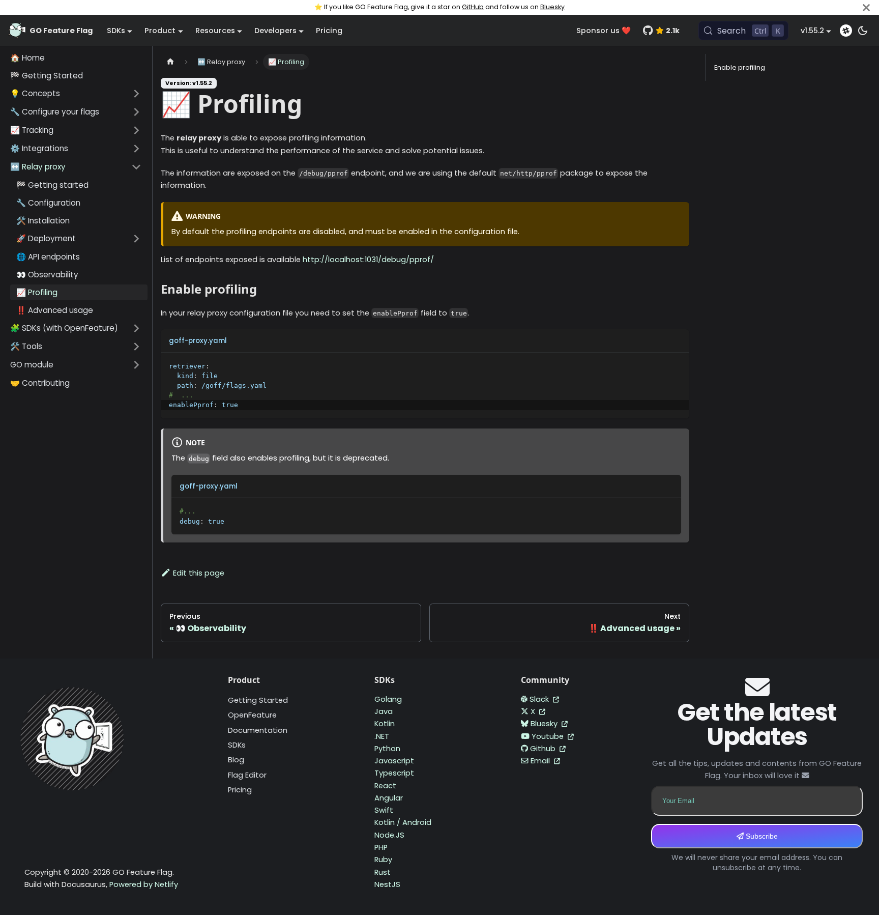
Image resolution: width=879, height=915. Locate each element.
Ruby (383, 859)
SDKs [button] (116, 30)
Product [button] (159, 30)
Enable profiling (739, 67)
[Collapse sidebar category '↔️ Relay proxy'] (136, 167)
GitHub (473, 7)
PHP (381, 847)
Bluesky (552, 7)
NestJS (387, 884)
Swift (383, 810)
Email (541, 761)
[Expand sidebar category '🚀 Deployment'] (136, 239)
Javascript (394, 761)
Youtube (549, 736)
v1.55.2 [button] (812, 30)
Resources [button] (215, 30)
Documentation (257, 730)
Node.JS (389, 835)
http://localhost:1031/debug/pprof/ (368, 259)
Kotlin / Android (402, 822)
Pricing (329, 30)
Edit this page (198, 573)
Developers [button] (275, 30)
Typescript (394, 773)
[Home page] (170, 62)
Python (387, 749)
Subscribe (761, 836)
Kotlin (384, 724)
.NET (381, 736)
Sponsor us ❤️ (603, 30)
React (385, 786)
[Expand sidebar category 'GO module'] (136, 365)
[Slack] (846, 30)
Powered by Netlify (143, 884)
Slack (540, 699)
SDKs (237, 745)
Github (544, 749)
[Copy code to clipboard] (676, 365)
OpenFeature (252, 715)
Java (383, 711)
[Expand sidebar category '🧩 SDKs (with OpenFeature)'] (136, 328)
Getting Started (258, 700)
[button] (76, 93)
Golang (388, 699)
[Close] (866, 7)
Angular (388, 798)
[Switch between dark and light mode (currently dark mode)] (863, 30)
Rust (382, 872)
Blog (236, 760)
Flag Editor (247, 775)
